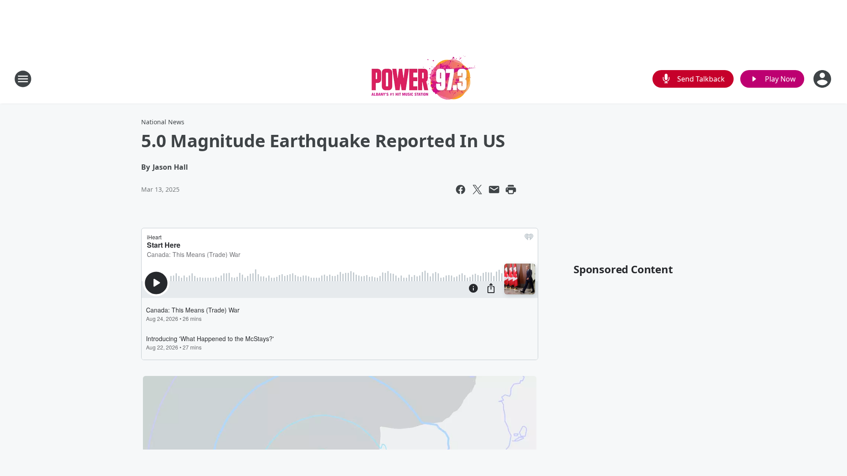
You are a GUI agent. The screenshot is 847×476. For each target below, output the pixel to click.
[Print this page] (511, 189)
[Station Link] (423, 79)
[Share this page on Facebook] (460, 189)
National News (162, 122)
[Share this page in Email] (494, 189)
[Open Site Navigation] (23, 79)
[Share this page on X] (477, 189)
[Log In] (823, 79)
